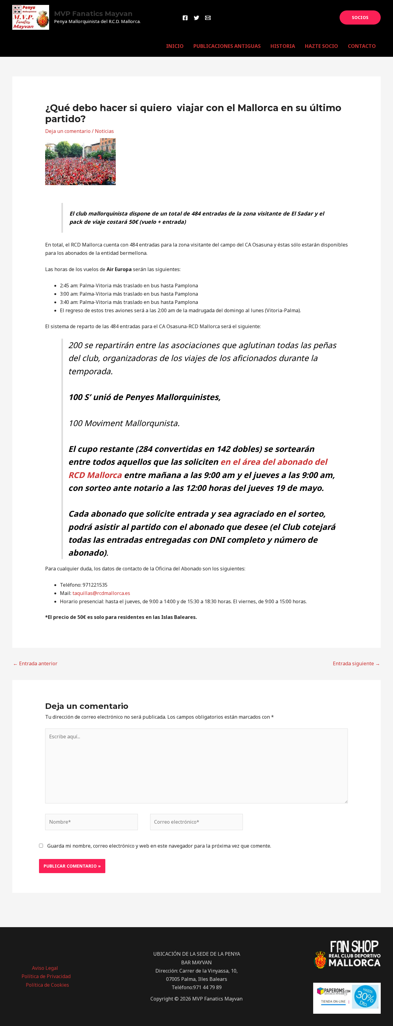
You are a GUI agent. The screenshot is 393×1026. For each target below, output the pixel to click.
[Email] (208, 18)
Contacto (362, 46)
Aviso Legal (45, 968)
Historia (282, 46)
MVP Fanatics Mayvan (93, 14)
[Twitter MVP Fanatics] (196, 18)
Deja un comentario (68, 131)
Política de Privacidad (46, 976)
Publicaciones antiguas (227, 46)
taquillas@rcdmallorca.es (101, 593)
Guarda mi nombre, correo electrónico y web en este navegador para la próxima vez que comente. (159, 845)
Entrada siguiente (356, 663)
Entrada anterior (35, 663)
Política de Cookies (47, 984)
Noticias (104, 131)
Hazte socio (321, 46)
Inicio (175, 46)
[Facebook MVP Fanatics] (185, 18)
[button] (360, 17)
